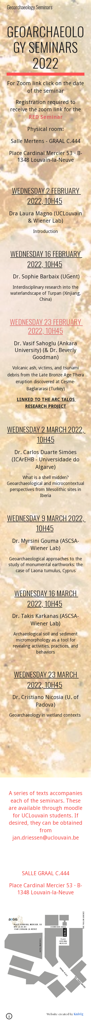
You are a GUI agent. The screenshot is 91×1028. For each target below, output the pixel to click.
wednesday (27, 253)
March (57, 429)
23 (52, 674)
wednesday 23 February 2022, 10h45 (46, 326)
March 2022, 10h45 (61, 522)
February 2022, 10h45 (54, 258)
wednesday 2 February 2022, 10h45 (46, 195)
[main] (45, 99)
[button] (9, 1018)
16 (49, 253)
